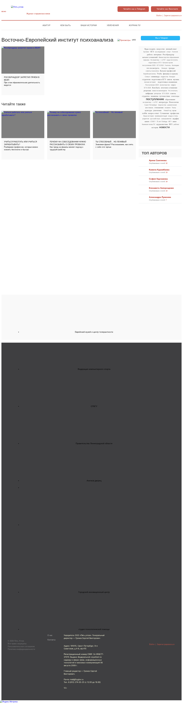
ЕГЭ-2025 (147, 88)
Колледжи (175, 65)
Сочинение (164, 113)
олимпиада (155, 76)
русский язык (155, 119)
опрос (173, 85)
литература (163, 102)
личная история (150, 82)
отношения (158, 107)
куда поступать (172, 60)
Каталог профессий (168, 71)
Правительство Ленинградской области (94, 443)
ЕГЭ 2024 (165, 93)
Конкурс (164, 68)
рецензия (147, 90)
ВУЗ (170, 124)
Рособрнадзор (168, 54)
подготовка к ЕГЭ (159, 79)
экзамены (154, 96)
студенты (146, 96)
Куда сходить (150, 49)
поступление (155, 99)
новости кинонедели (159, 90)
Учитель (168, 65)
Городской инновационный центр (94, 592)
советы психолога (152, 71)
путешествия (164, 96)
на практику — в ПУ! (150, 102)
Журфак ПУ (135, 25)
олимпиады (175, 96)
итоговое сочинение (169, 88)
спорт (169, 52)
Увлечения (113, 25)
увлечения (157, 110)
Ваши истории (89, 25)
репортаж (157, 93)
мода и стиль (173, 116)
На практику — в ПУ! (158, 60)
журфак (176, 119)
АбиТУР (46, 25)
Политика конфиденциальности (21, 649)
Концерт (172, 76)
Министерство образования (169, 57)
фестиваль (149, 107)
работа (150, 54)
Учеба (159, 74)
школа (169, 79)
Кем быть (65, 25)
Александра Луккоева (160, 197)
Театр (174, 107)
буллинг (146, 52)
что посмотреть (153, 68)
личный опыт (171, 49)
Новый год (167, 110)
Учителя (175, 52)
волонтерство (165, 85)
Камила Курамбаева (159, 170)
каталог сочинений (150, 57)
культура (148, 110)
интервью (158, 54)
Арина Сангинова (158, 160)
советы (173, 93)
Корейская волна (149, 74)
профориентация (161, 116)
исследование (160, 52)
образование (170, 99)
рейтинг (176, 124)
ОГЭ (152, 52)
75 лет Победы (162, 121)
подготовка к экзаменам (167, 82)
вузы (174, 110)
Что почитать (173, 90)
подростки (164, 76)
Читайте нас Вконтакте (167, 9)
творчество (162, 105)
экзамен (168, 107)
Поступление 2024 (152, 85)
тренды (172, 68)
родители (145, 119)
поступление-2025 (149, 65)
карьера (146, 60)
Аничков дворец (94, 480)
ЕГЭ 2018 (160, 65)
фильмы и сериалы (170, 74)
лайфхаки (149, 93)
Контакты (51, 640)
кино (175, 121)
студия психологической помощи (94, 629)
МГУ (170, 121)
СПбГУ (152, 121)
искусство (161, 49)
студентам (146, 79)
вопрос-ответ (153, 113)
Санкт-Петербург (150, 105)
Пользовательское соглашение (21, 646)
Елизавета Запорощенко (161, 188)
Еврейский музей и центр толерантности (94, 332)
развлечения (172, 105)
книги (147, 121)
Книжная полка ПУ (148, 124)
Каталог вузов (168, 62)
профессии (174, 113)
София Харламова (158, 179)
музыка (176, 79)
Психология (174, 102)
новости (164, 127)
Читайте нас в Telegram (134, 9)
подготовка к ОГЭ (155, 62)
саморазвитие (166, 119)
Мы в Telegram (161, 38)
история (155, 127)
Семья (147, 76)
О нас (49, 635)
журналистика (162, 124)
